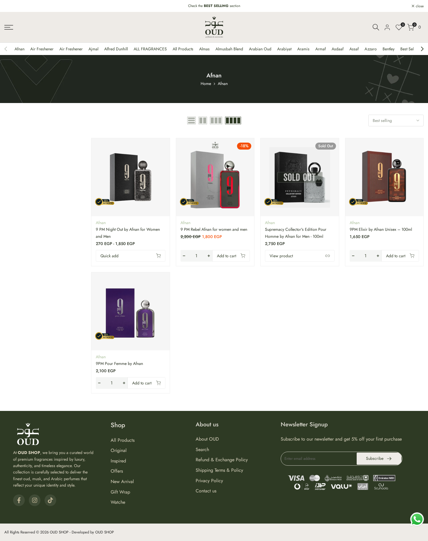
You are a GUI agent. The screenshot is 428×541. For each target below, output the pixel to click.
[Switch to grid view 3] (216, 120)
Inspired (118, 460)
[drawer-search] (376, 27)
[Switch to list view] (191, 120)
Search (202, 449)
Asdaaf (338, 49)
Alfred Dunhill (116, 49)
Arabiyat (284, 49)
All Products (183, 49)
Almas (204, 49)
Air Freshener (42, 49)
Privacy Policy (209, 480)
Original (119, 450)
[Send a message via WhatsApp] (417, 519)
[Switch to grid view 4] (233, 120)
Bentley (389, 49)
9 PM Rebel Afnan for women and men (214, 229)
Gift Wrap (120, 492)
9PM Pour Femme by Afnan (119, 363)
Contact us (206, 490)
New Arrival (122, 481)
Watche (118, 502)
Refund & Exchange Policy (222, 459)
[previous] (9, 49)
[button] (166, 146)
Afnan (19, 49)
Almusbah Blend (229, 49)
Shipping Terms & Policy (219, 470)
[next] (419, 49)
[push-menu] (8, 27)
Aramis (303, 49)
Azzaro (371, 49)
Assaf (354, 49)
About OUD (207, 439)
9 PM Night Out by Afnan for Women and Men (128, 232)
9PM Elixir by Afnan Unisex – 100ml (381, 229)
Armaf (320, 49)
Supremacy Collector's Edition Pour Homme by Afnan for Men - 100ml (295, 232)
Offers (117, 471)
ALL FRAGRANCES (150, 49)
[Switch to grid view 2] (203, 120)
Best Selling (410, 49)
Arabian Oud (260, 49)
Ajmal (93, 49)
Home (206, 83)
